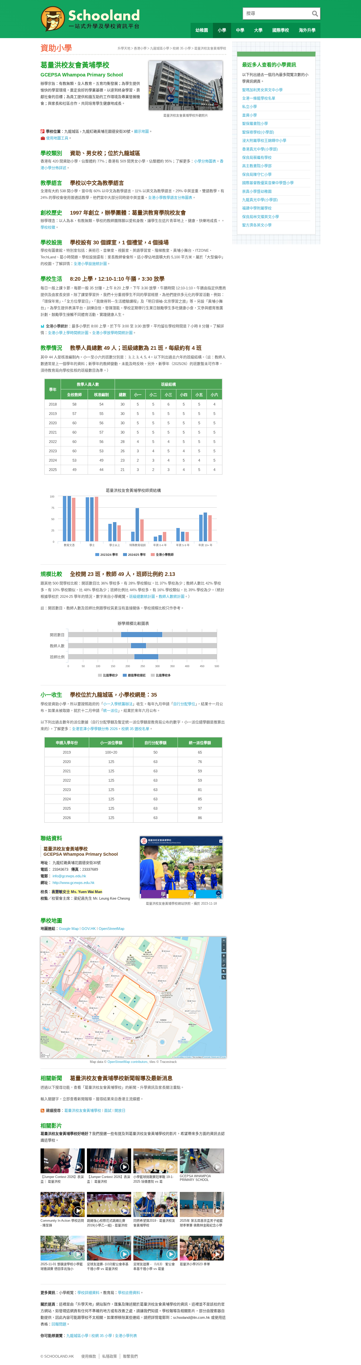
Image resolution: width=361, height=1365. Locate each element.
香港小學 (140, 48)
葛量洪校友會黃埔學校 (210, 48)
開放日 (119, 1110)
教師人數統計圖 (171, 596)
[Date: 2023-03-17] (202, 1248)
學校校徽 (48, 227)
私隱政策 (109, 1356)
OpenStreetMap (111, 928)
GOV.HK (89, 928)
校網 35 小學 (182, 48)
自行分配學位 (184, 704)
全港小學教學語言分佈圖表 (170, 197)
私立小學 (249, 106)
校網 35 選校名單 (135, 729)
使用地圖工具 (57, 138)
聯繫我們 (130, 1356)
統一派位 (110, 710)
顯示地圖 (141, 131)
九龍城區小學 (159, 48)
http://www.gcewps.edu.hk (74, 883)
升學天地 (124, 48)
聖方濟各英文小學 (257, 225)
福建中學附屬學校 (257, 208)
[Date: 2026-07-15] (63, 1160)
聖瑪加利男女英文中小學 (262, 90)
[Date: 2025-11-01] (63, 1248)
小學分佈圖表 (205, 161)
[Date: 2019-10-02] (155, 1204)
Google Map (69, 928)
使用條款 (88, 1356)
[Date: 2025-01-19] (155, 1160)
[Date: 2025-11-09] (202, 1204)
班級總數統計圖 (142, 596)
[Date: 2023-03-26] (109, 1248)
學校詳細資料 (88, 1293)
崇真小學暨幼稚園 (257, 191)
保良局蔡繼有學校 (257, 157)
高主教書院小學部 (257, 166)
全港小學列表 (126, 1336)
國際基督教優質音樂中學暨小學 (268, 183)
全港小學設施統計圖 (90, 264)
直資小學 (249, 115)
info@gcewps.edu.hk (69, 876)
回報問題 (59, 1324)
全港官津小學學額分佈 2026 (95, 729)
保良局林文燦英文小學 (260, 217)
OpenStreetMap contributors (128, 1062)
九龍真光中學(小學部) (260, 200)
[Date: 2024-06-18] (202, 1160)
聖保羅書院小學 (255, 123)
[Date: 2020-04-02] (109, 1204)
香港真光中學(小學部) (260, 149)
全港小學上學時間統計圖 (68, 333)
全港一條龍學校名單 (258, 98)
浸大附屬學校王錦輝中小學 (264, 140)
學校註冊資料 (129, 1293)
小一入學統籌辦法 (118, 704)
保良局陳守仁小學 (257, 174)
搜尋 (250, 13)
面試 (107, 1110)
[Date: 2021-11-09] (63, 1204)
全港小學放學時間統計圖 (112, 333)
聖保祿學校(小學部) (258, 132)
